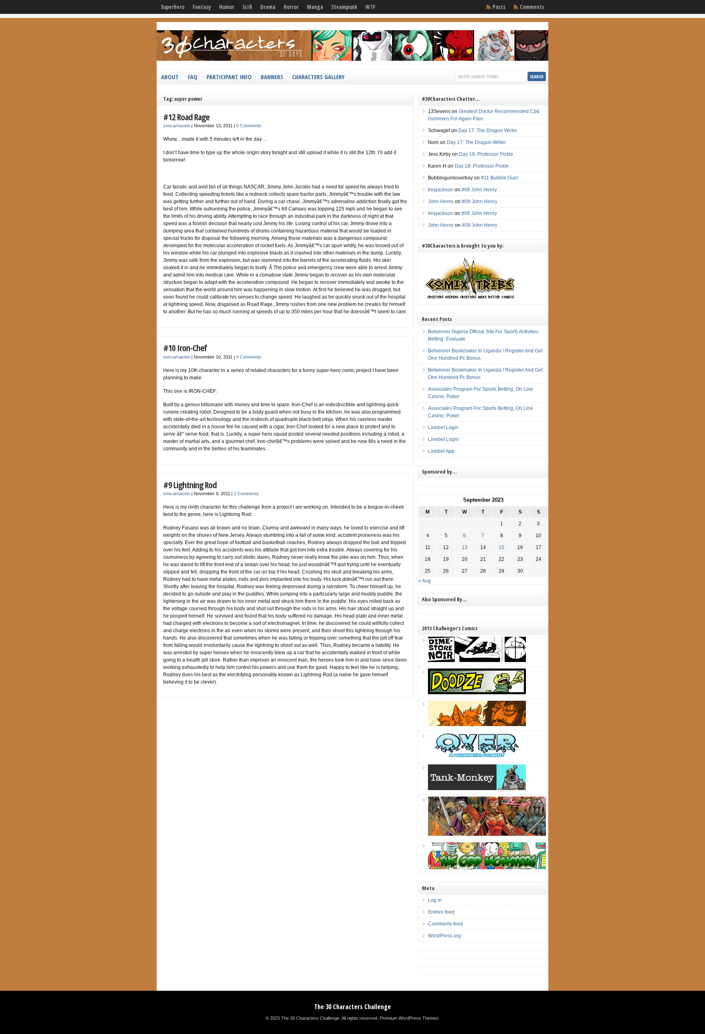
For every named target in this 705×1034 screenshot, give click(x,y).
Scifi (247, 7)
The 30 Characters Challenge (352, 1006)
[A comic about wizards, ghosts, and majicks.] (477, 724)
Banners (272, 77)
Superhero (172, 7)
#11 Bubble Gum (499, 178)
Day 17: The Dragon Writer (487, 130)
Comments (532, 7)
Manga (315, 7)
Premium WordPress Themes (409, 1018)
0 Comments (249, 125)
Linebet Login (443, 427)
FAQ (192, 77)
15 (501, 547)
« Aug (424, 581)
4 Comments (249, 356)
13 (465, 547)
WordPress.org (444, 936)
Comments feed (445, 924)
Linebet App (441, 451)
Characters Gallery (318, 77)
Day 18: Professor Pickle (486, 154)
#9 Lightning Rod (190, 485)
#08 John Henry (479, 190)
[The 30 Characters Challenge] (352, 59)
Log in (435, 900)
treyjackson (440, 190)
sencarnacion (176, 125)
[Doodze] (477, 692)
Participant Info (229, 77)
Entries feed (441, 912)
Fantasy (202, 7)
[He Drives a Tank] (477, 788)
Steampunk (344, 7)
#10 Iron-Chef (185, 348)
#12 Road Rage (186, 117)
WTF (370, 7)
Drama (267, 7)
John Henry (441, 201)
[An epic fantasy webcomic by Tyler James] (487, 834)
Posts (498, 7)
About (170, 77)
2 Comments (246, 493)
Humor (226, 7)
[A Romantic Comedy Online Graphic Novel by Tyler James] (477, 756)
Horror (291, 7)
